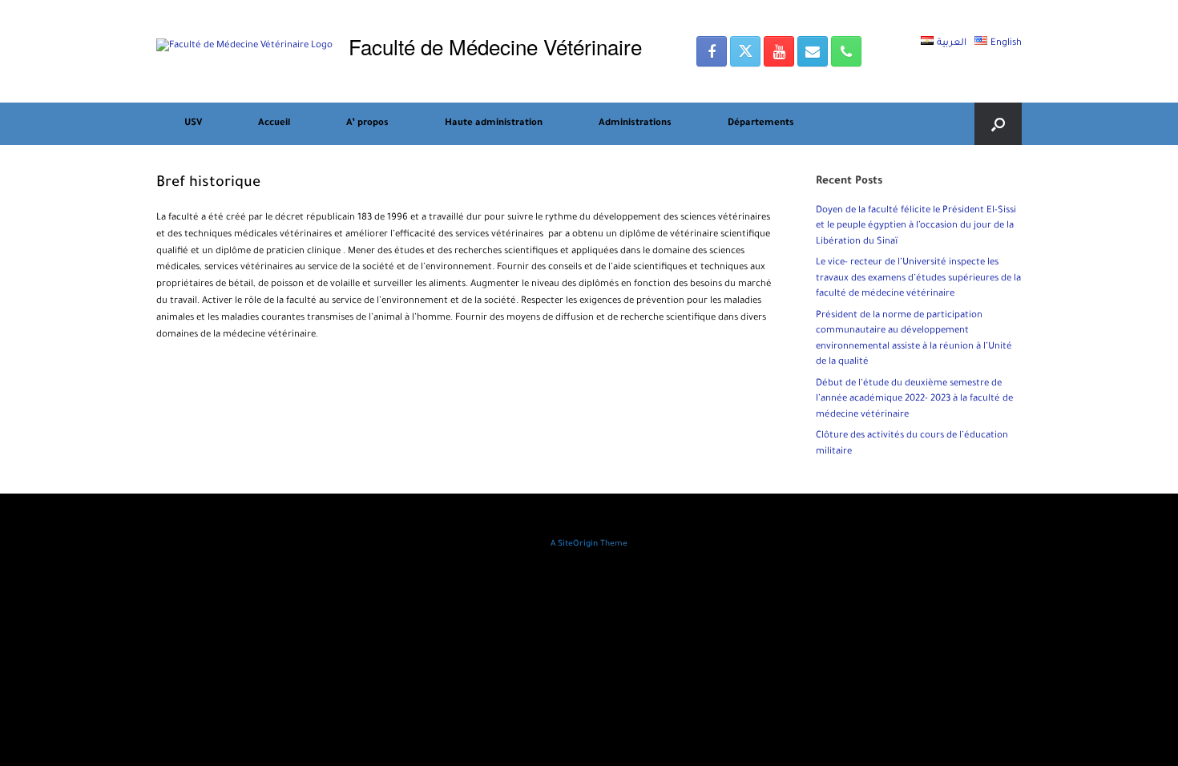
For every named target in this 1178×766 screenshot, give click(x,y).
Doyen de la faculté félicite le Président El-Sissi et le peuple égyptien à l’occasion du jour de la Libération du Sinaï (916, 227)
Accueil (274, 124)
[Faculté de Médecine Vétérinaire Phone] (846, 51)
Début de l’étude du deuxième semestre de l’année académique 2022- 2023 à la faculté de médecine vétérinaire (914, 400)
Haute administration (494, 124)
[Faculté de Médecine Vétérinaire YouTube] (779, 51)
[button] (998, 124)
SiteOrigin (578, 544)
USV (193, 124)
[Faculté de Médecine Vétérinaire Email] (812, 51)
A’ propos (367, 124)
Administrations (635, 124)
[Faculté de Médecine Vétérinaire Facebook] (711, 51)
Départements (761, 124)
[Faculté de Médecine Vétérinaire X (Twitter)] (745, 51)
